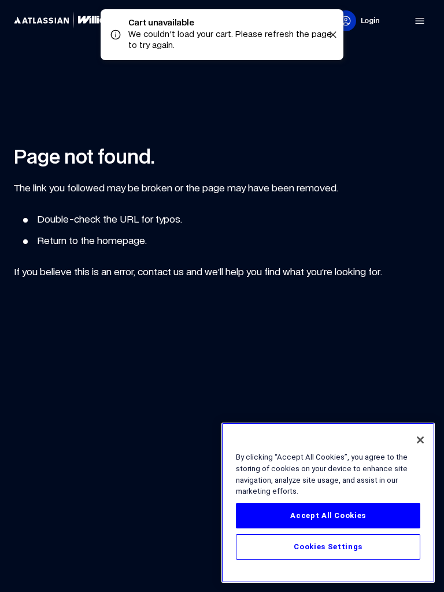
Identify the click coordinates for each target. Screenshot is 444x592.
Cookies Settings (328, 546)
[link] (72, 21)
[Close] (420, 440)
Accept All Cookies (328, 515)
